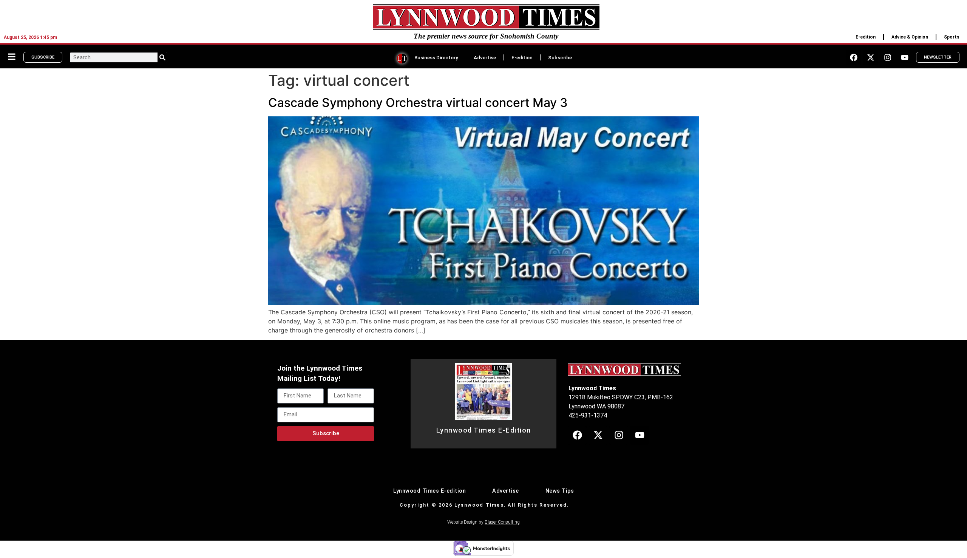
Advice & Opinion (909, 37)
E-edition (866, 37)
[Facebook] (853, 57)
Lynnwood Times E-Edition (483, 430)
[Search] (162, 57)
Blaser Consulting (502, 522)
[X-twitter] (870, 57)
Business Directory (436, 57)
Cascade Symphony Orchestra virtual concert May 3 (418, 102)
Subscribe (560, 57)
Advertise (485, 57)
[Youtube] (904, 57)
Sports (951, 37)
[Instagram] (887, 57)
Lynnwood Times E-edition (429, 491)
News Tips (559, 491)
